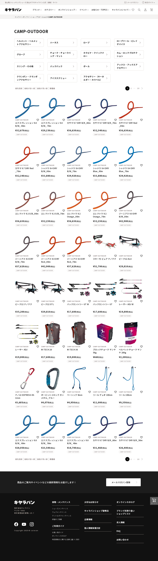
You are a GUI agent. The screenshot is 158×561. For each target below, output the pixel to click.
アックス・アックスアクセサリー (127, 66)
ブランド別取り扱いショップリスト (126, 512)
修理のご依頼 (57, 519)
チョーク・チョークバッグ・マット (60, 54)
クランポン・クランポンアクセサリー (27, 78)
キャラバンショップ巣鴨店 (96, 510)
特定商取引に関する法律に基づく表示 (65, 539)
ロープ (86, 42)
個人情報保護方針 (92, 528)
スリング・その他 (25, 66)
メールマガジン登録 (121, 482)
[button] (142, 88)
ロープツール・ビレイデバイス (127, 42)
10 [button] (138, 88)
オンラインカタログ (59, 536)
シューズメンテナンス (60, 508)
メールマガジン (132, 2)
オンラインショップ (66, 9)
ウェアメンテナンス (59, 512)
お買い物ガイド (57, 532)
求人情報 (121, 522)
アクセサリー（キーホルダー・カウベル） (93, 78)
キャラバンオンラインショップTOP (27, 17)
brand (44, 17)
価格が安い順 (29, 88)
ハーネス (54, 42)
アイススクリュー (58, 78)
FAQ (118, 530)
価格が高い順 (42, 88)
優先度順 (18, 88)
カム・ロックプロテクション (127, 54)
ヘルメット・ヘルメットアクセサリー (27, 42)
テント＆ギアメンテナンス (61, 516)
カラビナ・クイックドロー (93, 54)
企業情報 (88, 519)
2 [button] (130, 88)
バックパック (56, 66)
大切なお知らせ (91, 502)
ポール (86, 66)
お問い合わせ (123, 539)
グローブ (21, 54)
